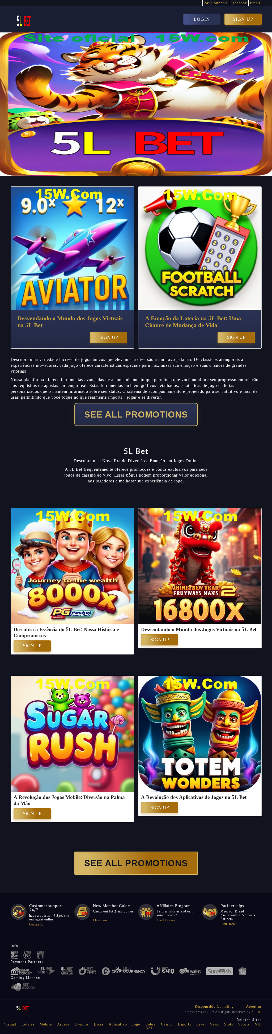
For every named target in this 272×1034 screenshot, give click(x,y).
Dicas (98, 1024)
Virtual (10, 1024)
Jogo (136, 1024)
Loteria (28, 1024)
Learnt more (228, 924)
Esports (184, 1024)
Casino (167, 1024)
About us (254, 1006)
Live (200, 1024)
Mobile (46, 1024)
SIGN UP (243, 19)
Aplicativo (118, 1024)
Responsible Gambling (214, 1006)
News (214, 1024)
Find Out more (166, 920)
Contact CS (36, 924)
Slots (228, 1024)
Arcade (63, 1024)
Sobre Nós (151, 1026)
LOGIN (202, 19)
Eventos (81, 1024)
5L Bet (257, 1012)
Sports (243, 1024)
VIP (258, 1024)
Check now (100, 920)
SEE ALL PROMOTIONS (136, 414)
